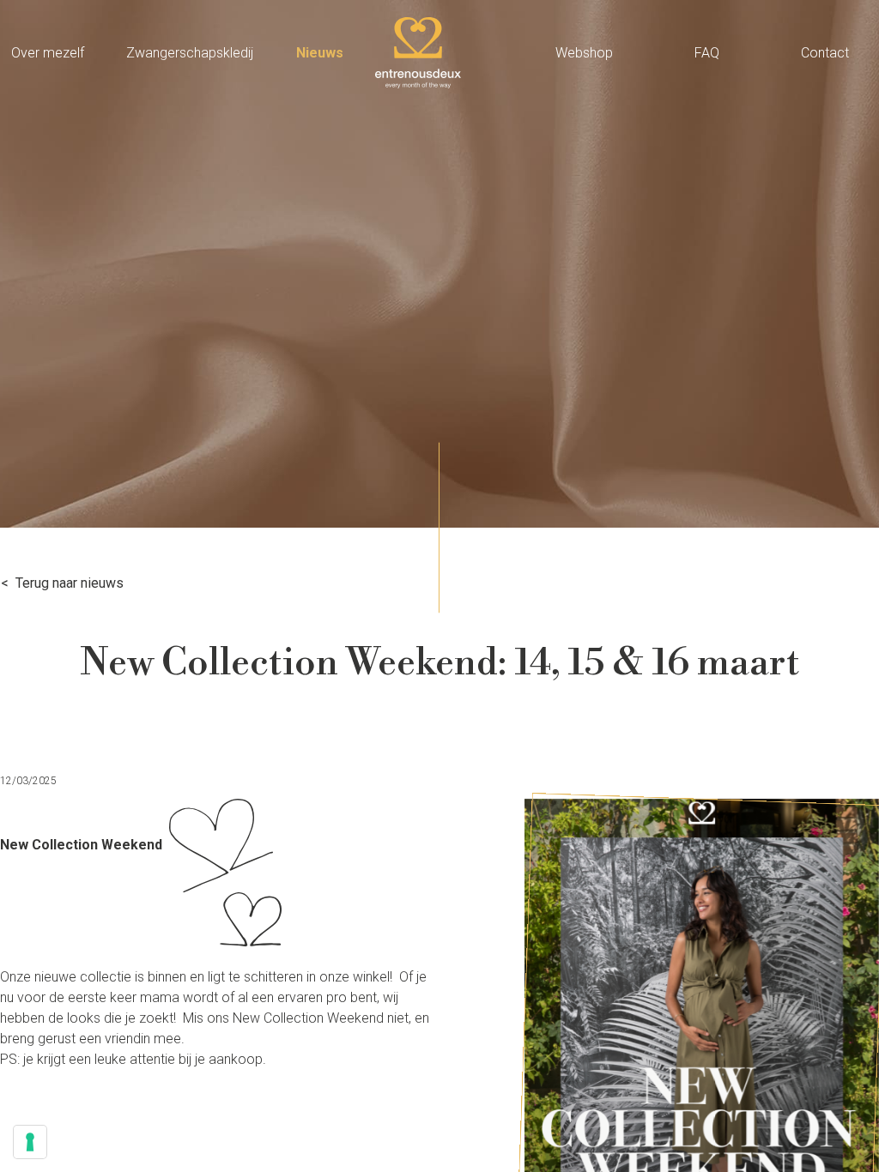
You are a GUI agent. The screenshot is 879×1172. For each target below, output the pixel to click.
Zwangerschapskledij (189, 53)
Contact (825, 53)
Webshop (584, 53)
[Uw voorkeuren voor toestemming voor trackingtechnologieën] (30, 1142)
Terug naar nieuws (69, 583)
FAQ (706, 53)
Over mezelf (47, 53)
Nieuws (319, 53)
